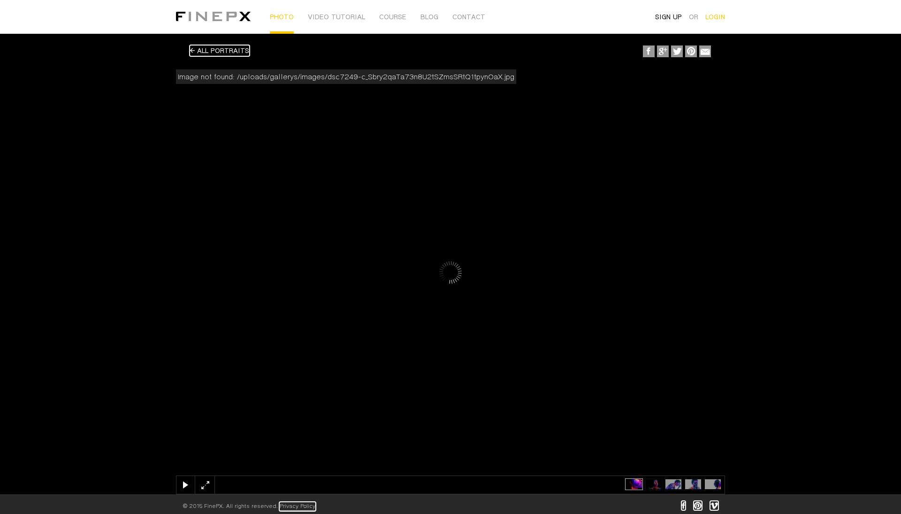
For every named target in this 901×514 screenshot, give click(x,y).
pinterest (698, 505)
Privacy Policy (297, 506)
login (715, 17)
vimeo (714, 505)
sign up (668, 17)
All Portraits (222, 50)
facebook (683, 505)
